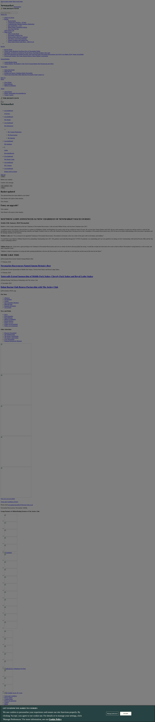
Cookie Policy (55, 719)
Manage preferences (112, 713)
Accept (125, 713)
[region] (77, 713)
